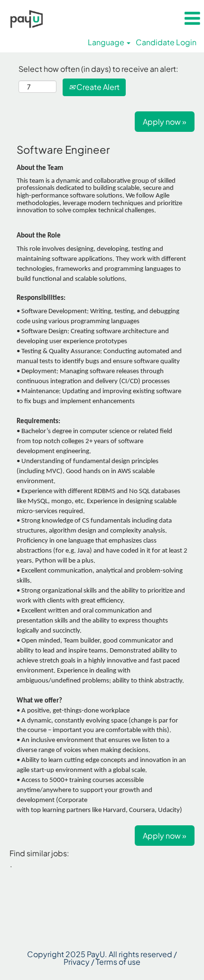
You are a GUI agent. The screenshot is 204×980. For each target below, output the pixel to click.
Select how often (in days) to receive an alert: (98, 69)
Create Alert (97, 87)
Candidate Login (166, 42)
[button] (192, 18)
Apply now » (164, 122)
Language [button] (107, 42)
